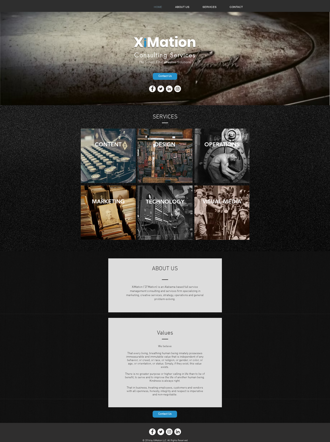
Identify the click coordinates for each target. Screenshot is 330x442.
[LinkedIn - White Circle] (169, 88)
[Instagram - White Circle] (177, 88)
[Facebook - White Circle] (152, 88)
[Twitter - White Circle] (160, 88)
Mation (171, 42)
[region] (108, 156)
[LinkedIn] (177, 431)
